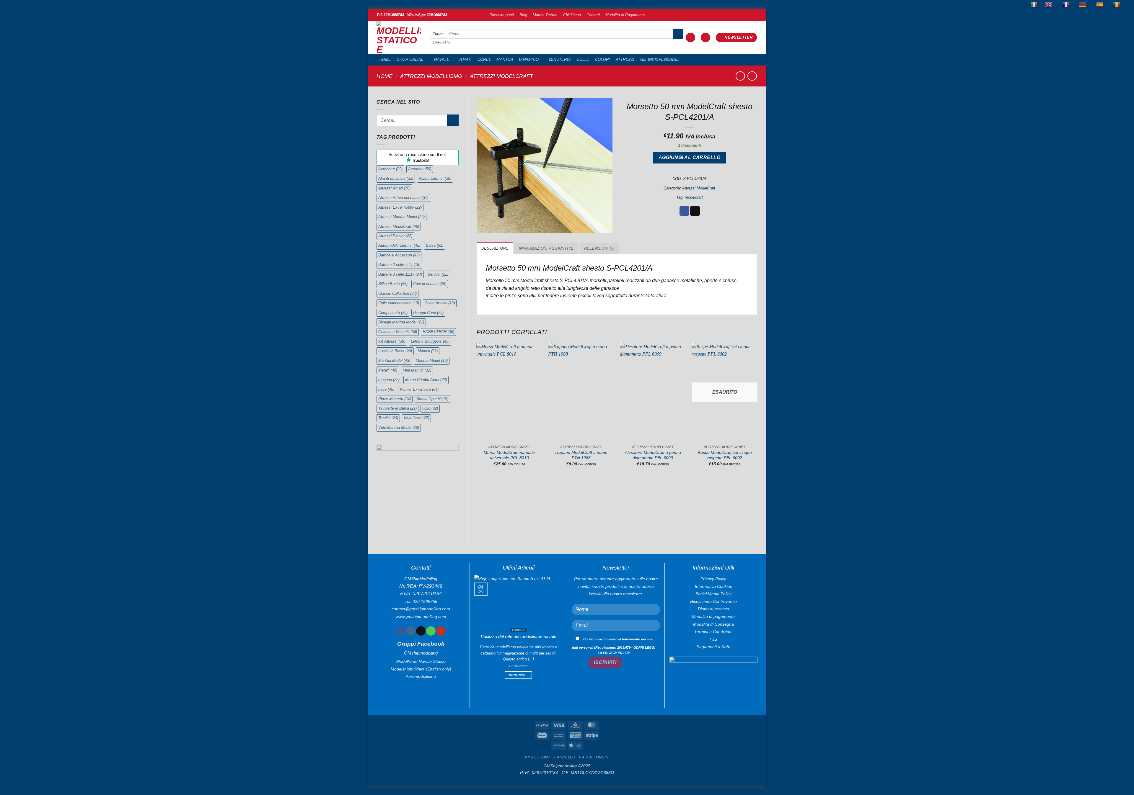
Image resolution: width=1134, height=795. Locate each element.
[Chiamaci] (430, 631)
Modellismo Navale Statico (421, 661)
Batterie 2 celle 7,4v (399, 264)
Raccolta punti (501, 15)
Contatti (593, 15)
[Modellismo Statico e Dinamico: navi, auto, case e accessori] (399, 37)
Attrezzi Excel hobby (400, 207)
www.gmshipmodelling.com (421, 616)
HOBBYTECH (438, 332)
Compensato (393, 312)
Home (385, 59)
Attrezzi (625, 59)
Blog (523, 15)
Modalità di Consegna (713, 624)
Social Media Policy (713, 593)
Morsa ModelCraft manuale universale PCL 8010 (509, 455)
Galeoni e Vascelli (397, 332)
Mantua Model (394, 360)
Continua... (518, 675)
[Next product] (740, 76)
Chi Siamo (572, 15)
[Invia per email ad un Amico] (695, 211)
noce (386, 389)
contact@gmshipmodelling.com (421, 608)
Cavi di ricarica (429, 284)
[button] (690, 37)
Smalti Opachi (432, 399)
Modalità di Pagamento (625, 15)
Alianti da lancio (395, 178)
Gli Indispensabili (660, 59)
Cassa (585, 757)
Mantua (504, 59)
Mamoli (428, 351)
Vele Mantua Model (398, 427)
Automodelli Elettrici (399, 245)
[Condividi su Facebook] (684, 211)
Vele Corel (416, 418)
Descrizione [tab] (495, 248)
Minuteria (560, 59)
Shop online (410, 59)
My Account (537, 757)
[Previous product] (752, 76)
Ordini (603, 757)
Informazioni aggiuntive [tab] (546, 248)
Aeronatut (390, 169)
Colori (602, 59)
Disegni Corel (428, 312)
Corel (484, 59)
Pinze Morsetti (394, 399)
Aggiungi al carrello (689, 157)
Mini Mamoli (417, 370)
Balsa (434, 245)
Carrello (564, 757)
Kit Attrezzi (391, 341)
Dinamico (529, 59)
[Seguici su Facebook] (400, 631)
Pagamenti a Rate (713, 646)
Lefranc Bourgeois (430, 341)
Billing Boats (393, 284)
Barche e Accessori (399, 255)
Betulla (438, 274)
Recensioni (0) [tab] (599, 248)
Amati (466, 59)
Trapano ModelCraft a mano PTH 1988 (581, 455)
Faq (713, 639)
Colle (582, 59)
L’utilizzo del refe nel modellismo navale (518, 636)
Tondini (388, 418)
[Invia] (678, 34)
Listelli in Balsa (395, 351)
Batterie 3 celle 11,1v (400, 274)
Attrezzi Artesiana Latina (403, 197)
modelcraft (694, 197)
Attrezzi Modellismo (431, 76)
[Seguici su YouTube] (440, 631)
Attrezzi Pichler (395, 236)
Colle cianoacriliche (398, 303)
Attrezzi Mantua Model (401, 217)
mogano (389, 379)
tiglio (430, 408)
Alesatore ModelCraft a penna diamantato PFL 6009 (653, 455)
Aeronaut (419, 169)
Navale (441, 59)
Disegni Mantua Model (401, 322)
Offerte (442, 42)
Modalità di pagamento (713, 616)
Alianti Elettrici (435, 178)
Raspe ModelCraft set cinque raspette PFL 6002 (725, 455)
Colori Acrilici (440, 303)
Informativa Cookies (713, 586)
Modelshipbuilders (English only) (421, 669)
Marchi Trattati (545, 15)
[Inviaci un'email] (420, 631)
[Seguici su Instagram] (410, 631)
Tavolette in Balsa (397, 408)
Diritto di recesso (713, 608)
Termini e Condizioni (713, 631)
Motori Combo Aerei (426, 379)
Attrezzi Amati (394, 188)
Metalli (387, 370)
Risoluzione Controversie (713, 601)
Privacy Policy (713, 578)
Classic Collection (397, 293)
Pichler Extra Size (419, 389)
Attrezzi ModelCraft (501, 76)
